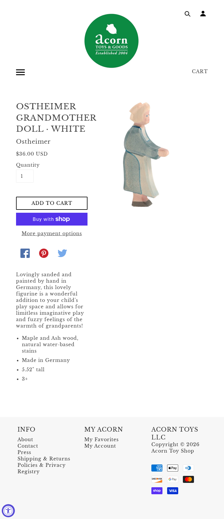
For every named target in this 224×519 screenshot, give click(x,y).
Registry (29, 471)
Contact (28, 446)
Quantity (25, 165)
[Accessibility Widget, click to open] (8, 510)
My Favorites (101, 439)
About (25, 439)
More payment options (52, 233)
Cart (200, 71)
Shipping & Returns (44, 459)
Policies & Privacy (42, 465)
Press (24, 452)
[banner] (112, 41)
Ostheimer (33, 141)
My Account (100, 446)
